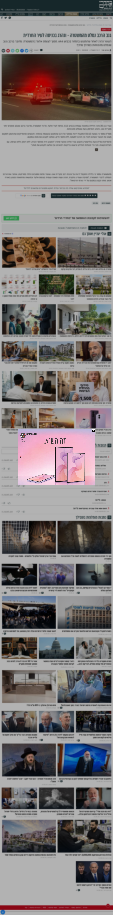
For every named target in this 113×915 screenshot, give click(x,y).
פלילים (99, 18)
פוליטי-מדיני (84, 14)
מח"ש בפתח (100, 472)
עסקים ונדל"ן (20, 14)
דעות (44, 14)
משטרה (92, 18)
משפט (105, 18)
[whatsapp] (17, 50)
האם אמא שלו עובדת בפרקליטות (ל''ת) (90, 515)
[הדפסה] (12, 50)
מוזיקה (60, 14)
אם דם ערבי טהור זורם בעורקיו (94, 498)
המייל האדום (10, 10)
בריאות (52, 14)
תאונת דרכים (106, 203)
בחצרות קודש (97, 14)
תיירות (30, 14)
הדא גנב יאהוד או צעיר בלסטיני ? (93, 463)
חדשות (108, 14)
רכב (37, 14)
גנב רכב (95, 203)
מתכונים (9, 14)
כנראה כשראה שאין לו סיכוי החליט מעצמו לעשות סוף (84, 480)
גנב (105, 489)
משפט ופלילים (71, 14)
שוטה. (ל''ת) (100, 506)
